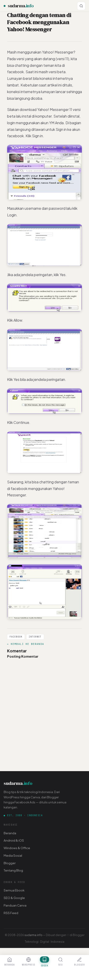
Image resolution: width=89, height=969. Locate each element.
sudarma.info (33, 935)
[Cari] (81, 6)
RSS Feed (11, 913)
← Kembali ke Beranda (25, 644)
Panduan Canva (15, 905)
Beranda (10, 833)
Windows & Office (17, 848)
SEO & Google (14, 898)
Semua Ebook (14, 890)
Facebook (16, 636)
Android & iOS (14, 840)
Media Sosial (13, 855)
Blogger (10, 863)
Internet (35, 636)
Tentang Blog (13, 870)
